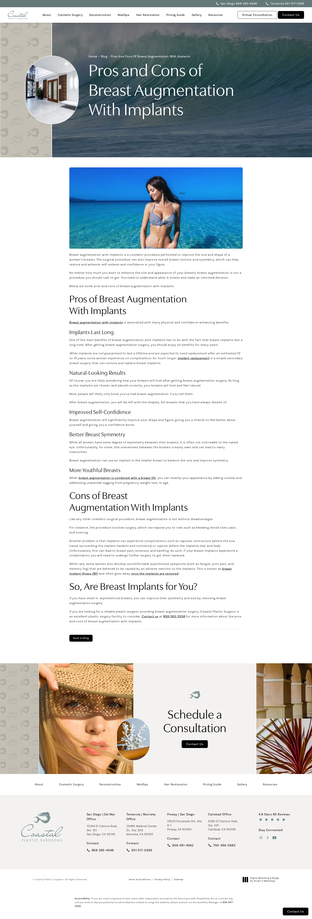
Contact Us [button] (295, 911)
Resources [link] (215, 15)
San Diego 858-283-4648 (239, 3)
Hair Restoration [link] (147, 15)
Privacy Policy (162, 879)
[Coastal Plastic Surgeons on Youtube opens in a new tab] (274, 837)
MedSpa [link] (123, 15)
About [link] (46, 15)
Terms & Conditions (140, 879)
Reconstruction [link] (100, 15)
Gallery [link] (197, 15)
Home (93, 56)
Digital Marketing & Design (264, 879)
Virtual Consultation (257, 15)
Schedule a (195, 720)
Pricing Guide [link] (175, 15)
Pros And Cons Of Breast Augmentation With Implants (150, 56)
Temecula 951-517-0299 (287, 3)
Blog (104, 56)
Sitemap (178, 879)
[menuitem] (46, 15)
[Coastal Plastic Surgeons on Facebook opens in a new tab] (267, 837)
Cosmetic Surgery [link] (70, 15)
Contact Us (291, 15)
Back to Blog (81, 638)
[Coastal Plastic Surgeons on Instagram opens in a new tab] (261, 837)
